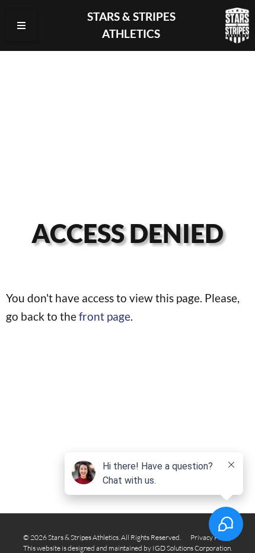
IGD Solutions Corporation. (192, 548)
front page (104, 316)
